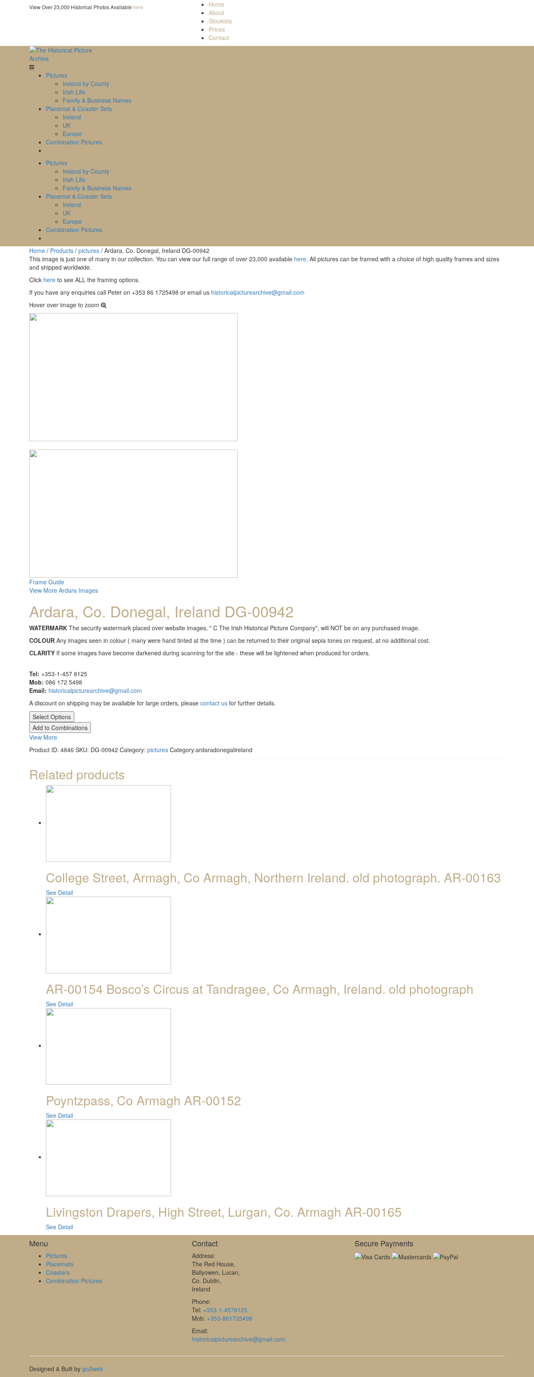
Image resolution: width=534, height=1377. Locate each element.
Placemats (59, 1264)
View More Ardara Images (63, 590)
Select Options (52, 717)
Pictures (56, 75)
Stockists (220, 21)
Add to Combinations (60, 727)
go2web (92, 1368)
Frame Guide (46, 582)
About (216, 12)
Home (216, 4)
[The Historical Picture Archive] (63, 53)
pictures (88, 250)
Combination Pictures (74, 142)
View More (43, 737)
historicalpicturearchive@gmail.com (258, 292)
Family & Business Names (97, 100)
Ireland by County (86, 83)
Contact (219, 37)
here (138, 6)
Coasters (58, 1272)
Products (61, 250)
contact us (213, 703)
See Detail (59, 892)
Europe (72, 133)
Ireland (72, 117)
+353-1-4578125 (225, 1310)
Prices (217, 29)
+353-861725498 (229, 1318)
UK (67, 125)
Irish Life (74, 92)
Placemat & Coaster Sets (79, 108)
